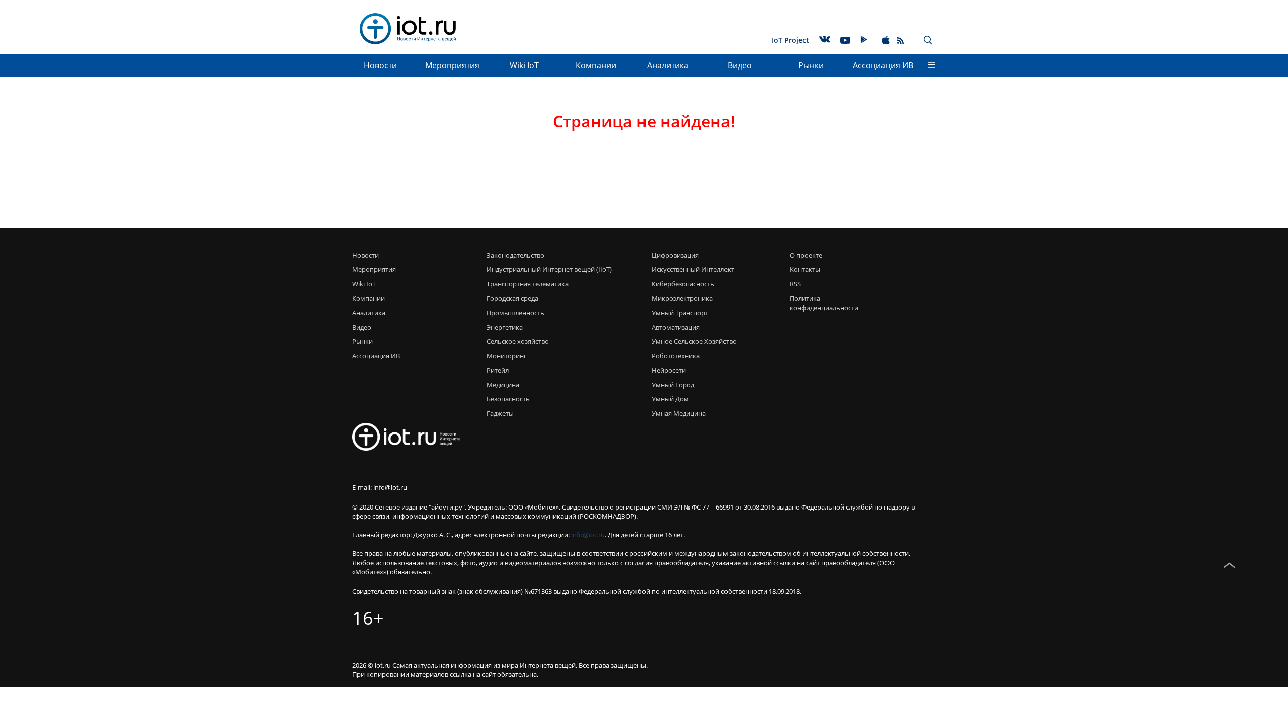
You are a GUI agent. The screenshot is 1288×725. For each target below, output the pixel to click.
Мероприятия (452, 65)
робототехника (676, 355)
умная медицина (679, 413)
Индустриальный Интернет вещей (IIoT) (549, 269)
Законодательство (515, 255)
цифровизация (675, 255)
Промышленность (515, 312)
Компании (596, 65)
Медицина (503, 384)
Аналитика (667, 65)
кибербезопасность (683, 283)
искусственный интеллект (693, 269)
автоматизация (676, 327)
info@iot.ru (588, 534)
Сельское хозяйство (518, 341)
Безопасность (508, 398)
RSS (795, 283)
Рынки (811, 65)
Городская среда (512, 298)
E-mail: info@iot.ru (379, 487)
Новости (380, 65)
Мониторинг (507, 355)
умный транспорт (680, 312)
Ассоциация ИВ (883, 65)
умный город (673, 384)
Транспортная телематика (528, 283)
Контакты (805, 269)
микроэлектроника (682, 298)
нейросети (669, 370)
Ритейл (498, 370)
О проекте (806, 255)
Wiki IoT (524, 65)
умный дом (670, 398)
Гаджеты (500, 413)
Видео (740, 65)
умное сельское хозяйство (694, 341)
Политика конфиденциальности (821, 303)
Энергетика (505, 327)
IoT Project (790, 40)
